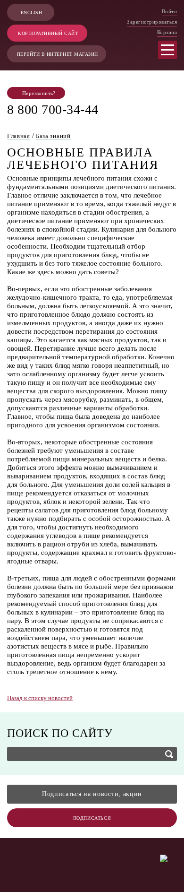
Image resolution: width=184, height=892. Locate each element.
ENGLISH (31, 12)
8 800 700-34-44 (53, 109)
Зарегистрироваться (152, 22)
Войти (169, 11)
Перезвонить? (39, 93)
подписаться (92, 818)
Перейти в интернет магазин (57, 54)
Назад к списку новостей (40, 697)
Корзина (167, 32)
